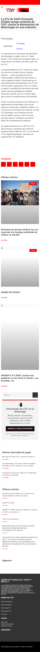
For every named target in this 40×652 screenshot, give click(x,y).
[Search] (35, 395)
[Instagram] (30, 2)
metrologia (20, 43)
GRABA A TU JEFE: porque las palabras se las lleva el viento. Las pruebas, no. (19, 378)
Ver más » (5, 498)
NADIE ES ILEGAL (10, 292)
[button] (36, 10)
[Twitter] (17, 2)
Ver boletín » (5, 459)
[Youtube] (21, 2)
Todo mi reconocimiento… (11, 519)
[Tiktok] (34, 2)
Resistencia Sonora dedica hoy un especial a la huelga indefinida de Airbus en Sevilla (19, 232)
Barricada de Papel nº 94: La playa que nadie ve (18, 456)
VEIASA (19, 49)
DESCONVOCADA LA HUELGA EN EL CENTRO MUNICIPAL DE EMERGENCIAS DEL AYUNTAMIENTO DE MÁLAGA (18, 528)
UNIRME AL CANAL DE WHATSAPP (20, 428)
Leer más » (4, 240)
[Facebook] (26, 2)
